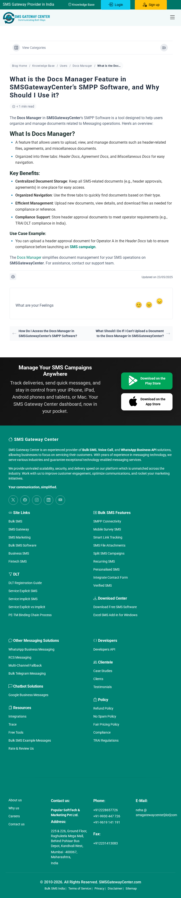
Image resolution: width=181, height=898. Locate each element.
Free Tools (15, 732)
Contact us (16, 824)
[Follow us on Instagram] (36, 500)
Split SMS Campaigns (108, 553)
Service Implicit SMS (22, 599)
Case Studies (102, 670)
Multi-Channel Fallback (25, 665)
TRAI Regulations (106, 740)
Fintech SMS (17, 561)
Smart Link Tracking (107, 537)
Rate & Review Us (21, 748)
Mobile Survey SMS (107, 529)
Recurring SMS (104, 561)
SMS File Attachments (109, 545)
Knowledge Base (83, 4)
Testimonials (102, 687)
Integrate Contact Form (110, 577)
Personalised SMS (106, 569)
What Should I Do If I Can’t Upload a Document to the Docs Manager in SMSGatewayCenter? (130, 333)
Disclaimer (115, 888)
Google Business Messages (28, 695)
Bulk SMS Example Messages (29, 740)
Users (63, 65)
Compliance (102, 732)
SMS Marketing (19, 537)
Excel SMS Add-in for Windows (115, 615)
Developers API (104, 649)
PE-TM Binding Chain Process (30, 615)
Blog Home (19, 65)
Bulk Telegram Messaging (27, 673)
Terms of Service (79, 888)
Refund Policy (103, 708)
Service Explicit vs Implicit (26, 607)
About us (15, 800)
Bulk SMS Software (22, 545)
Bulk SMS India (55, 888)
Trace (12, 724)
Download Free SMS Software (115, 607)
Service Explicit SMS (22, 591)
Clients (98, 679)
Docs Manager (82, 65)
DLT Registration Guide (25, 583)
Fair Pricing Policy (106, 724)
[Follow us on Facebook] (25, 500)
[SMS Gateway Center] (27, 18)
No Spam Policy (104, 716)
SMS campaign (82, 247)
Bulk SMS (15, 521)
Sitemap (131, 888)
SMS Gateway (18, 529)
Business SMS (18, 553)
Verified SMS (102, 585)
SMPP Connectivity (107, 521)
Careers (14, 816)
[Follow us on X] (13, 500)
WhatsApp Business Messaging (31, 649)
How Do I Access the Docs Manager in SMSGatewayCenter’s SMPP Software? (48, 333)
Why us (13, 808)
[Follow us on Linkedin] (48, 500)
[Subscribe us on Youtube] (60, 500)
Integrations (17, 716)
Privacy (99, 888)
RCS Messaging (19, 657)
